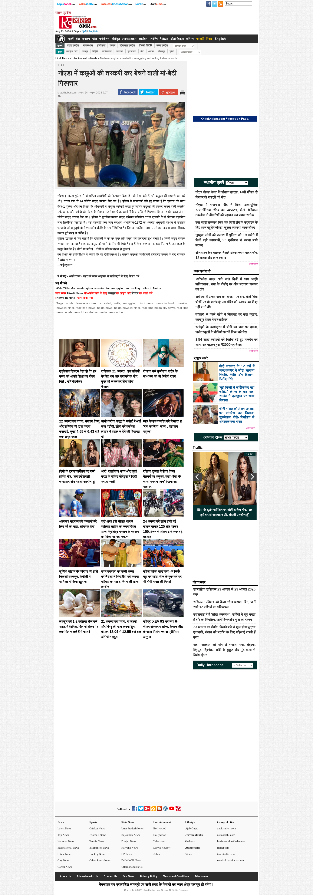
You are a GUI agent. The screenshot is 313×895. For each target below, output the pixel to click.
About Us (65, 876)
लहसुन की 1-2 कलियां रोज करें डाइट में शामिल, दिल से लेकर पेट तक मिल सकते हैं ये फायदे (78, 627)
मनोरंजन (104, 38)
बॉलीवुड (116, 38)
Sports (93, 822)
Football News (97, 834)
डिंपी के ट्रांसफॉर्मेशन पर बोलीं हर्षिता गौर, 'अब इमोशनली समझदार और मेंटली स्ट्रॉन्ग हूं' (77, 476)
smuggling (129, 303)
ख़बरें (71, 38)
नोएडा (95, 51)
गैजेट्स (164, 38)
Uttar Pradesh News (132, 828)
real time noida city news (158, 307)
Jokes (156, 854)
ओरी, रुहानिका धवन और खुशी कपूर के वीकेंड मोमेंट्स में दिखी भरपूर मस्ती (119, 476)
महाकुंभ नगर (72, 51)
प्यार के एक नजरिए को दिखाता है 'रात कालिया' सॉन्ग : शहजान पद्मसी (162, 426)
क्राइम (86, 38)
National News (65, 841)
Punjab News (128, 841)
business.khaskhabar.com (231, 841)
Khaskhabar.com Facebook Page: (225, 118)
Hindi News (62, 58)
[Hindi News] (77, 27)
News (60, 822)
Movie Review (161, 847)
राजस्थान (88, 45)
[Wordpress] (165, 810)
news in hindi (165, 303)
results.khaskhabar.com (230, 860)
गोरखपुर (161, 51)
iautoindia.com (226, 854)
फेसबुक (111, 293)
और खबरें (253, 264)
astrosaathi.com (226, 834)
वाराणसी (119, 51)
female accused (87, 303)
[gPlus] (147, 810)
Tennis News (96, 841)
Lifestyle (190, 822)
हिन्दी (84, 31)
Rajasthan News (130, 834)
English (93, 31)
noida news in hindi (127, 307)
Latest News (64, 828)
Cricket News (97, 828)
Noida (93, 58)
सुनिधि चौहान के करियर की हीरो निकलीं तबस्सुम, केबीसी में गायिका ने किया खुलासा (78, 576)
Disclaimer (201, 876)
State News (127, 822)
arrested (105, 303)
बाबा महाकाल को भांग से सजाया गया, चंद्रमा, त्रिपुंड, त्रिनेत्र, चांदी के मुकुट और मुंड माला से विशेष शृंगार (224, 650)
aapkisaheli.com (226, 828)
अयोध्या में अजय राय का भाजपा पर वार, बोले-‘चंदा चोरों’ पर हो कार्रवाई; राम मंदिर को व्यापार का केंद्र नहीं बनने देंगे (226, 302)
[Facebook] (134, 810)
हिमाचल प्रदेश (127, 45)
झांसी (171, 51)
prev (197, 477)
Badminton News (99, 847)
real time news (85, 307)
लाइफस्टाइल (129, 38)
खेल (94, 38)
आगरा (151, 51)
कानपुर (85, 51)
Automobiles (192, 847)
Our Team (129, 876)
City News (63, 860)
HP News (126, 854)
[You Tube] (171, 810)
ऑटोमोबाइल (177, 38)
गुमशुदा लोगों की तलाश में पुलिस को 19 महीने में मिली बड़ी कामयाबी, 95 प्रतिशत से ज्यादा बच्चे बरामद (226, 240)
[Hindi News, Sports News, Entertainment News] (61, 38)
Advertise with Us (87, 876)
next (252, 477)
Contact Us (110, 876)
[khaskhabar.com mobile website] (178, 810)
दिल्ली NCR (145, 45)
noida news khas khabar (81, 312)
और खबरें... (251, 428)
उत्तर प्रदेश (73, 45)
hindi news (146, 303)
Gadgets (190, 841)
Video (188, 854)
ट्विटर (135, 293)
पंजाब (112, 45)
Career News (64, 866)
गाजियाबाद (107, 51)
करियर (190, 38)
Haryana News (129, 847)
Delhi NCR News (131, 860)
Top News (63, 834)
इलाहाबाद (132, 51)
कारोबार (143, 38)
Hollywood (159, 834)
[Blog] (159, 810)
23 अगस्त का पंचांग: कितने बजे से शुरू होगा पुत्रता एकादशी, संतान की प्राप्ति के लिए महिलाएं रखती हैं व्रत (224, 632)
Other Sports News (100, 860)
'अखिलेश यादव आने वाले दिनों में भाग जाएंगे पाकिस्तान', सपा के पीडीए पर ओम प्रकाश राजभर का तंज (226, 284)
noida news (104, 307)
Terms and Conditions (176, 876)
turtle (116, 303)
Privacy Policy (149, 876)
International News (68, 847)
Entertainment (162, 822)
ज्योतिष (154, 38)
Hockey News (97, 854)
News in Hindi (66, 297)
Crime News (64, 854)
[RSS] (153, 810)
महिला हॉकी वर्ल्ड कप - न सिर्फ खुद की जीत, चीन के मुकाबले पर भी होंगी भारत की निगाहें (162, 576)
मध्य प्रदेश (162, 45)
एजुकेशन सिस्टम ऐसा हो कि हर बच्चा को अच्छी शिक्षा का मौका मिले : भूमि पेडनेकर (77, 376)
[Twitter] (141, 810)
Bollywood (159, 828)
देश (78, 38)
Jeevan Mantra (194, 834)
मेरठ (142, 51)
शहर (59, 51)
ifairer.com (223, 847)
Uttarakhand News (131, 866)
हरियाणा (101, 45)
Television (159, 841)
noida (69, 303)
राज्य (60, 45)
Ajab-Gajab (191, 828)
